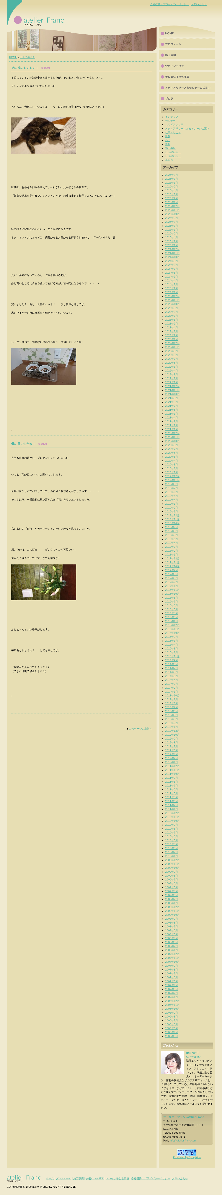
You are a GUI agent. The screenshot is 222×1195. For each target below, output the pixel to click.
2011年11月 (172, 770)
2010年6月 (171, 836)
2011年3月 (171, 801)
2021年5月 (171, 413)
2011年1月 (171, 809)
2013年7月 (171, 707)
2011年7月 (171, 785)
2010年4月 (171, 844)
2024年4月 (171, 280)
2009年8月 (171, 875)
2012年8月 (171, 742)
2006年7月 (171, 1020)
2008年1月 (171, 950)
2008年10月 (172, 914)
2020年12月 (172, 433)
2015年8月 (171, 640)
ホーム (50, 1178)
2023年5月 (171, 323)
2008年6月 (171, 930)
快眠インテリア (187, 65)
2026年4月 (171, 190)
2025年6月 (171, 229)
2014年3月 (171, 683)
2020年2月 (171, 468)
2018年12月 (172, 515)
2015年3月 (171, 648)
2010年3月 (171, 848)
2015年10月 (172, 632)
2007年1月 (171, 997)
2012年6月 (171, 750)
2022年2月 (171, 378)
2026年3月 (171, 194)
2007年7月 (171, 973)
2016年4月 (171, 613)
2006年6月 (171, 1024)
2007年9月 (171, 965)
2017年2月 (171, 582)
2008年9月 (171, 918)
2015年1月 (171, 652)
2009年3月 (171, 895)
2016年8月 (171, 597)
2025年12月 (172, 206)
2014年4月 (171, 679)
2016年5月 (171, 609)
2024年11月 (172, 253)
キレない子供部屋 (187, 76)
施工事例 (187, 54)
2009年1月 (171, 903)
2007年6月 (171, 977)
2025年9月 (171, 217)
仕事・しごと (173, 132)
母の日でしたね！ (23, 443)
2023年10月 (172, 304)
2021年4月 (171, 417)
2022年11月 (172, 347)
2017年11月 (172, 562)
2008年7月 (171, 926)
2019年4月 (171, 499)
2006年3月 (171, 1036)
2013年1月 (171, 726)
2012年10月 (172, 734)
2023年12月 (172, 296)
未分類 (169, 159)
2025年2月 (171, 241)
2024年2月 (171, 288)
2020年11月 (172, 437)
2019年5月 (171, 495)
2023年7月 (171, 315)
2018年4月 (171, 542)
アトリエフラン (40, 20)
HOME (13, 57)
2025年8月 (171, 221)
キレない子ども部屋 (117, 1178)
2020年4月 (171, 460)
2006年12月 (172, 1001)
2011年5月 (171, 793)
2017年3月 (171, 578)
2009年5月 (171, 887)
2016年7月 (171, 601)
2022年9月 (171, 351)
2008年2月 (171, 946)
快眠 (167, 144)
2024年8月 (171, 264)
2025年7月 (171, 225)
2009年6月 (171, 883)
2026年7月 (171, 178)
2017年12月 (172, 558)
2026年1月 (171, 202)
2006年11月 (172, 1004)
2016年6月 (171, 605)
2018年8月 (171, 531)
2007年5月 (171, 981)
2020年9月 (171, 445)
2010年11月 (172, 816)
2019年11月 (172, 480)
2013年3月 (171, 719)
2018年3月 (171, 546)
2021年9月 (171, 398)
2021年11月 (172, 390)
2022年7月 (171, 358)
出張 (167, 136)
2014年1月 (171, 691)
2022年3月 (171, 374)
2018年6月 (171, 535)
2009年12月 (172, 860)
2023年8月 (171, 311)
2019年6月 (171, 492)
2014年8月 (171, 664)
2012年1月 (171, 762)
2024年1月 (171, 292)
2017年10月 (172, 566)
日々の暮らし (27, 57)
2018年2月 (171, 550)
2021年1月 (171, 429)
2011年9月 (171, 777)
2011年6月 (171, 789)
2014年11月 (172, 656)
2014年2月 (171, 687)
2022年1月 (171, 382)
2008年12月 (172, 907)
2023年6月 (171, 319)
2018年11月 (172, 519)
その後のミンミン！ (25, 67)
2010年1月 (171, 856)
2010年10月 (172, 820)
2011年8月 (171, 781)
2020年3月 (171, 464)
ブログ (187, 98)
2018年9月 (171, 527)
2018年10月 (172, 523)
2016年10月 (172, 593)
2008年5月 (171, 934)
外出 (167, 140)
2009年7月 (171, 879)
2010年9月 (171, 824)
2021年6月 (171, 409)
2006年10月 (172, 1008)
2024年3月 (171, 284)
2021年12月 (172, 386)
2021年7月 (171, 405)
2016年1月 (171, 621)
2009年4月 (171, 891)
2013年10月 (172, 695)
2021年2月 (171, 425)
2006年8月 (171, 1016)
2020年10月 (172, 441)
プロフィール (187, 43)
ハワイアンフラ (174, 124)
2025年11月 (172, 210)
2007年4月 (171, 985)
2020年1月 (171, 472)
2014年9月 (171, 660)
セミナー (170, 120)
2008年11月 (172, 910)
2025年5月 (171, 233)
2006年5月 (171, 1028)
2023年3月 (171, 331)
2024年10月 (172, 257)
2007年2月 (171, 993)
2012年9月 (171, 738)
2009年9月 (171, 871)
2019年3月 (171, 503)
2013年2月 (171, 723)
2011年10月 (172, 773)
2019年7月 (171, 488)
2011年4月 (171, 797)
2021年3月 (171, 421)
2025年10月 (172, 214)
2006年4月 (171, 1032)
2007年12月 (172, 954)
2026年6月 (171, 182)
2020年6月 (171, 452)
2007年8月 (171, 969)
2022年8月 (171, 354)
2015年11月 (172, 629)
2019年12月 (172, 476)
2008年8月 (171, 922)
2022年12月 (172, 343)
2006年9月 (171, 1012)
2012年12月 (172, 730)
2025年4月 (171, 237)
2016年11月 (172, 589)
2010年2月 (171, 852)
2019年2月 (171, 507)
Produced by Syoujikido (187, 1157)
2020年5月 (171, 456)
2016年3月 (171, 617)
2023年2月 (171, 335)
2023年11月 (172, 300)
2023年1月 (171, 339)
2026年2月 (171, 198)
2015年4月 (171, 644)
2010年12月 (172, 813)
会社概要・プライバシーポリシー (169, 4)
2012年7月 (171, 746)
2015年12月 (172, 625)
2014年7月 (171, 668)
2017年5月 (171, 574)
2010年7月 (171, 832)
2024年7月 (171, 268)
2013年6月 (171, 711)
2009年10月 (172, 867)
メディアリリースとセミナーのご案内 (187, 87)
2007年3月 (171, 989)
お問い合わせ (199, 4)
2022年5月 (171, 366)
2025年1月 (171, 245)
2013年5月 (171, 715)
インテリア (171, 116)
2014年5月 (171, 676)
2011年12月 (172, 766)
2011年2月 (171, 805)
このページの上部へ (140, 728)
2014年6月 (171, 672)
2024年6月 (171, 272)
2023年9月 (171, 308)
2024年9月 (171, 261)
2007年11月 (172, 957)
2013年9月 (171, 699)
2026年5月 (171, 186)
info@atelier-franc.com (183, 1140)
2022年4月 (171, 370)
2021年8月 (171, 401)
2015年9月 (171, 636)
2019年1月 (171, 511)
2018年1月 (171, 554)
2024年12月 (172, 249)
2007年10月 (172, 961)
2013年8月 (171, 703)
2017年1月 (171, 585)
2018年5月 (171, 539)
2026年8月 (171, 174)
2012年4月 (171, 754)
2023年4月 (171, 327)
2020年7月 (171, 448)
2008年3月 (171, 942)
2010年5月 (171, 840)
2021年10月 (172, 394)
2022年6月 (171, 362)
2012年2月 (171, 758)
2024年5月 (171, 276)
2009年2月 (171, 899)
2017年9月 (171, 570)
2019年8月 (171, 484)
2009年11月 (172, 863)
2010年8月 (171, 828)
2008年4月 (171, 938)
